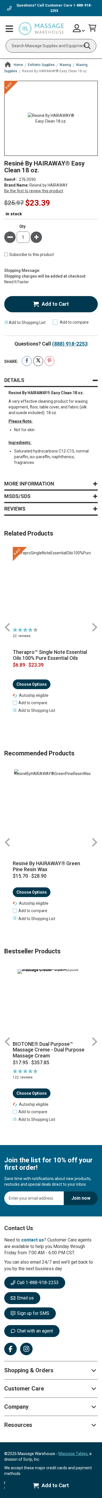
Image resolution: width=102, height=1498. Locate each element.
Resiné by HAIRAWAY (48, 185)
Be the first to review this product (33, 191)
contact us (32, 1240)
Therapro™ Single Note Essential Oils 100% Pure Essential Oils (50, 655)
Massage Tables (73, 1453)
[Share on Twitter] (38, 361)
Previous (7, 627)
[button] (30, 703)
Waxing (65, 65)
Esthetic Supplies (41, 65)
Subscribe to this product (31, 255)
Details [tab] (14, 380)
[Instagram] (26, 1349)
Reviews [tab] (15, 509)
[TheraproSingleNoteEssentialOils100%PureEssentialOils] (51, 587)
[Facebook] (10, 1349)
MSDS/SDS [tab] (17, 496)
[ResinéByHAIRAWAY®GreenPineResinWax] (51, 807)
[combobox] (51, 46)
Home (18, 65)
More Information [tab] (29, 484)
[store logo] (41, 29)
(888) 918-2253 (70, 344)
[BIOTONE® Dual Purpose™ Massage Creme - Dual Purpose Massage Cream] (51, 1002)
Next (94, 627)
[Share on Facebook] (27, 361)
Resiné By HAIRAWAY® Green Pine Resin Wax (46, 866)
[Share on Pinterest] (49, 361)
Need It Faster (16, 282)
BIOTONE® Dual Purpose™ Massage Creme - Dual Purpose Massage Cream (48, 1050)
